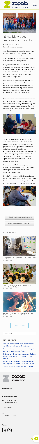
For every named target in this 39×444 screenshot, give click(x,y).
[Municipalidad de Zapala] (16, 4)
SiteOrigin (21, 440)
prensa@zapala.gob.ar (10, 402)
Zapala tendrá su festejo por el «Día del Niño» (19, 367)
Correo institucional (10, 415)
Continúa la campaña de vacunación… (19, 223)
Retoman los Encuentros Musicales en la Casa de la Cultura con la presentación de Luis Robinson (19, 356)
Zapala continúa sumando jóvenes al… (19, 217)
